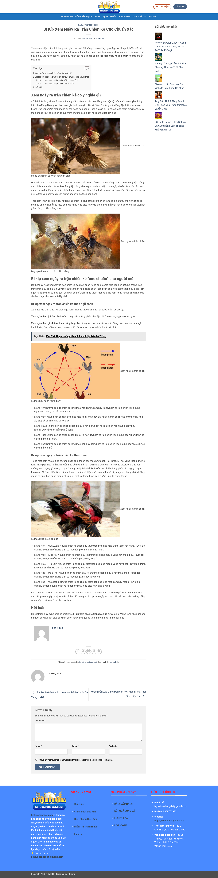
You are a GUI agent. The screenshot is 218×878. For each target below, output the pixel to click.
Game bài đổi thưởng (65, 874)
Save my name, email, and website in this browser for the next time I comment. (76, 760)
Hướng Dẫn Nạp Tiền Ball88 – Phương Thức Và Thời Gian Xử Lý (170, 67)
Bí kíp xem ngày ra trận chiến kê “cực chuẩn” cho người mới (62, 77)
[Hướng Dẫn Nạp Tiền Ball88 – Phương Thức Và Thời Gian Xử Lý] (158, 57)
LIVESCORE (120, 825)
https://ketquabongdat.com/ (169, 820)
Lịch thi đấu (109, 16)
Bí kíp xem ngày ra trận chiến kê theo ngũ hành (58, 80)
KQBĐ (97, 16)
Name (38, 746)
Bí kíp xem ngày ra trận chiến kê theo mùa (56, 83)
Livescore (125, 16)
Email (75, 746)
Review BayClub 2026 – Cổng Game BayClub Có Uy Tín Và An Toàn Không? (170, 46)
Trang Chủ (67, 16)
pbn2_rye (100, 38)
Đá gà (80, 25)
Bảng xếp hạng (83, 16)
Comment (40, 720)
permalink (114, 662)
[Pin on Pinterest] (94, 651)
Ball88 (51, 874)
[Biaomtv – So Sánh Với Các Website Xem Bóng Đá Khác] (158, 78)
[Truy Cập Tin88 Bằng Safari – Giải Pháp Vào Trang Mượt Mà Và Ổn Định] (158, 95)
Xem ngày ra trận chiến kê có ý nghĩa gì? (53, 73)
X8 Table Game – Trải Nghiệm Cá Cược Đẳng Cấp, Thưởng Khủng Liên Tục (170, 126)
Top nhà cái (139, 16)
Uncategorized (91, 25)
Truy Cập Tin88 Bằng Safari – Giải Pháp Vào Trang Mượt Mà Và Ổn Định (171, 105)
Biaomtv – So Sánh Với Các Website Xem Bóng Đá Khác (169, 86)
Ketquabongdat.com (42, 815)
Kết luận (39, 87)
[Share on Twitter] (83, 651)
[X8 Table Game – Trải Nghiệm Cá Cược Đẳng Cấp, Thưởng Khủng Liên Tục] (158, 115)
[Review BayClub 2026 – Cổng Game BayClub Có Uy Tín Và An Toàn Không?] (158, 36)
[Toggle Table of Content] (85, 68)
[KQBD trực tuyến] (109, 6)
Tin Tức (153, 16)
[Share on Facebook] (77, 651)
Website (113, 746)
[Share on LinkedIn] (99, 651)
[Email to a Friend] (88, 651)
